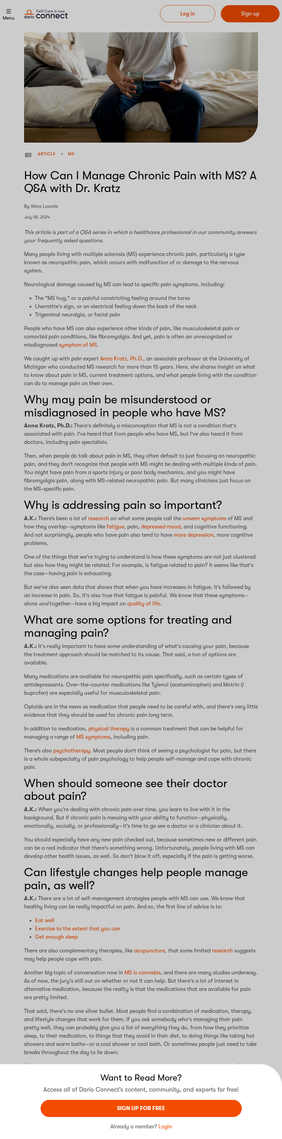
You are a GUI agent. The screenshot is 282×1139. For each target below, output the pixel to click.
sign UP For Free (141, 1108)
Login (165, 1127)
